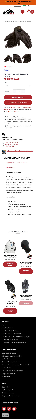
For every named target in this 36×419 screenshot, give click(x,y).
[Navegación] (32, 12)
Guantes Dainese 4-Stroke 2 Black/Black (10, 302)
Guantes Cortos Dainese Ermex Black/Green (26, 296)
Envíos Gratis (6, 368)
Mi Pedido (5, 359)
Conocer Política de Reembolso (12, 371)
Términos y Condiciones (10, 340)
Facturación (6, 376)
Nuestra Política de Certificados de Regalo (16, 337)
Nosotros (5, 325)
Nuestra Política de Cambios (11, 331)
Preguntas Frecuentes (9, 374)
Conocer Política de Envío (10, 362)
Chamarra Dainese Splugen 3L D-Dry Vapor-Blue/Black (10, 256)
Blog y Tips (5, 387)
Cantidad (7, 91)
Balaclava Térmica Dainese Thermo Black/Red (26, 263)
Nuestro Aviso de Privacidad (11, 334)
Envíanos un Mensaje (9, 353)
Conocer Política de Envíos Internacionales (16, 365)
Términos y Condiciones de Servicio (14, 342)
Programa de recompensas (11, 396)
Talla (5, 82)
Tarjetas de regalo (8, 393)
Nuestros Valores (7, 328)
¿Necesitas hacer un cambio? (11, 356)
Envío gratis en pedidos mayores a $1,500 (19, 119)
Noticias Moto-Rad (8, 390)
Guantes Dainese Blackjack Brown (16, 75)
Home (5, 21)
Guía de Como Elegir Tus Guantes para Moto (20, 151)
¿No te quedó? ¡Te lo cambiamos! (16, 117)
